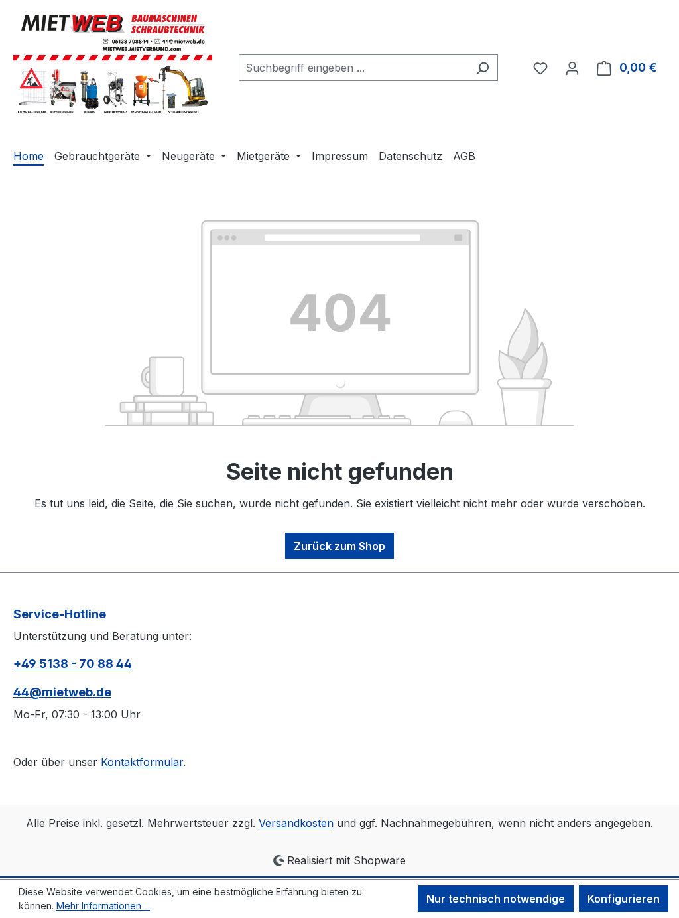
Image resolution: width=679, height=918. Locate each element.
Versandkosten (296, 823)
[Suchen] (482, 67)
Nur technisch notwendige (495, 898)
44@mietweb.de (62, 692)
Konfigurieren (623, 898)
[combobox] (353, 67)
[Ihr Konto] (572, 67)
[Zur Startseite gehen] (112, 64)
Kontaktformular (142, 762)
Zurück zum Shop (339, 546)
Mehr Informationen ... (103, 905)
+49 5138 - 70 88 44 (72, 664)
